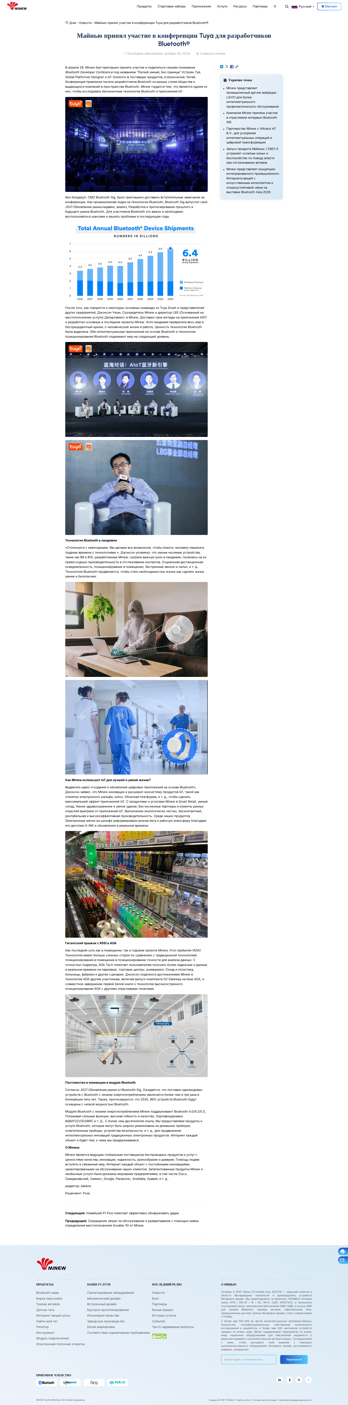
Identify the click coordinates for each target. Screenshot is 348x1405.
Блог (155, 1298)
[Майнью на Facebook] (289, 1380)
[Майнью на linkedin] (279, 1380)
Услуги (222, 6)
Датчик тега (45, 1310)
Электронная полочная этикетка (60, 1344)
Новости (85, 23)
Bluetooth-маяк (47, 1293)
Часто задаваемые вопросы (173, 1327)
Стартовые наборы (172, 6)
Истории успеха (164, 1315)
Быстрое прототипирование (108, 1310)
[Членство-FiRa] (94, 1382)
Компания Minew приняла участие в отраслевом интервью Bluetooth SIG (252, 117)
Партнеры (260, 6)
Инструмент (45, 1332)
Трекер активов (47, 1304)
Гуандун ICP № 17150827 (222, 1400)
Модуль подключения (52, 1338)
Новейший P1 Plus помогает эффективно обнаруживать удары (132, 1213)
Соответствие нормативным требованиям (118, 1332)
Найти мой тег (47, 1321)
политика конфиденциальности (295, 1400)
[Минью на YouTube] (308, 1380)
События (158, 1321)
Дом (72, 23)
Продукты (144, 6)
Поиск (287, 6)
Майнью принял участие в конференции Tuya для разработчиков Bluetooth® (151, 23)
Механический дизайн (104, 1298)
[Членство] (117, 1382)
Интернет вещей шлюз (53, 1315)
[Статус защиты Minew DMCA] (159, 1336)
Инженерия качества (103, 1315)
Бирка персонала (49, 1298)
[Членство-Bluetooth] (46, 1382)
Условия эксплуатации (264, 1400)
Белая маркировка (101, 1327)
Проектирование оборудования (110, 1293)
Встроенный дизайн (102, 1304)
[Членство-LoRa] (70, 1382)
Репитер (42, 1327)
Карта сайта (243, 1400)
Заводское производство (106, 1321)
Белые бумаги (162, 1310)
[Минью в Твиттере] (299, 1380)
